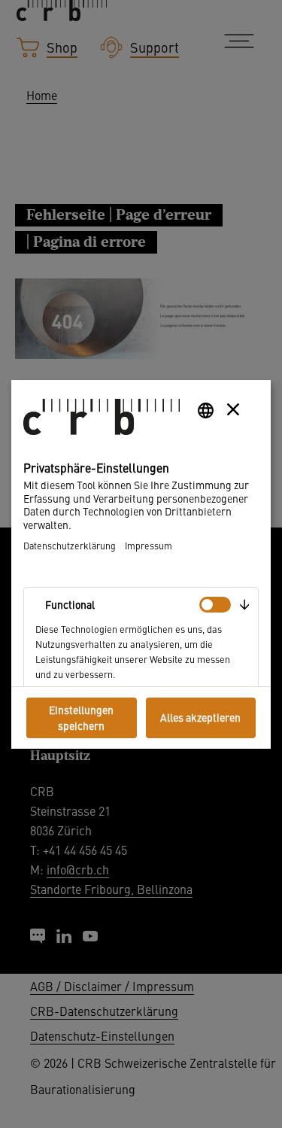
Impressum (148, 545)
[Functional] (215, 605)
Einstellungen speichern (81, 717)
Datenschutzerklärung (69, 545)
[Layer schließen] (233, 409)
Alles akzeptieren (200, 717)
